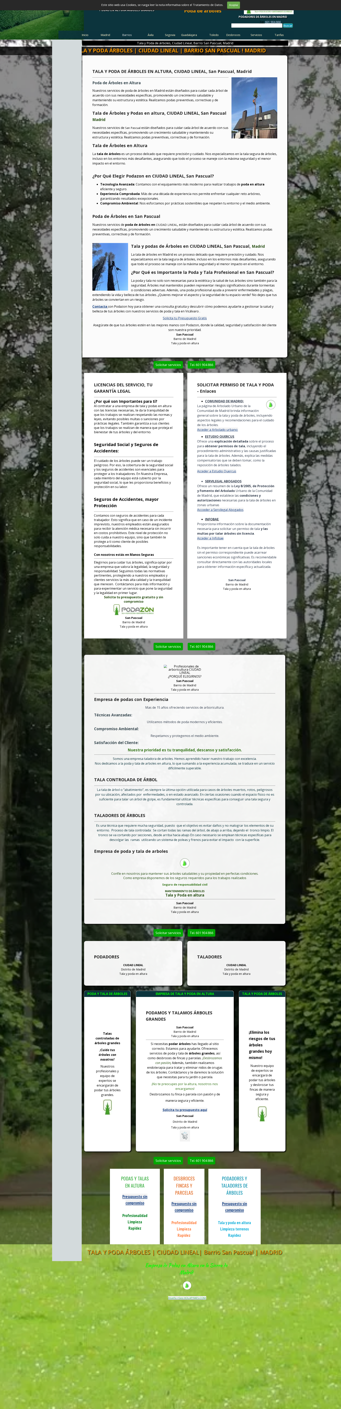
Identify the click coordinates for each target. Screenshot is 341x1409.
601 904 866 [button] (273, 22)
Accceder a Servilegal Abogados (220, 510)
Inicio (85, 35)
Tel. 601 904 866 (201, 365)
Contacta (100, 306)
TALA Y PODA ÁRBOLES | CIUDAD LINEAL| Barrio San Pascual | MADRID (184, 1252)
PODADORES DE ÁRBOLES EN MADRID (263, 17)
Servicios (256, 35)
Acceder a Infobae (210, 538)
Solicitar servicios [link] (168, 365)
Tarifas (279, 35)
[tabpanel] (270, 22)
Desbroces (233, 35)
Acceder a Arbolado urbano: (217, 429)
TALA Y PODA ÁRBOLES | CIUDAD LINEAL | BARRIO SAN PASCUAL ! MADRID (170, 50)
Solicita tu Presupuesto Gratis (185, 318)
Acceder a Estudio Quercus (216, 471)
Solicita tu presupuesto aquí (185, 1110)
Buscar (287, 25)
